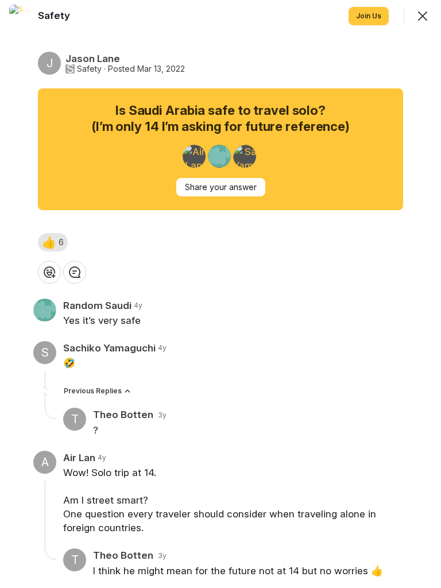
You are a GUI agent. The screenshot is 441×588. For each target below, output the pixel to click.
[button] (53, 242)
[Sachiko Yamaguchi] (244, 156)
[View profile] (20, 16)
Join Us (368, 15)
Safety (89, 69)
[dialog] (220, 294)
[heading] (55, 15)
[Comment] (74, 272)
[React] (49, 272)
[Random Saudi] (219, 156)
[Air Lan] (194, 156)
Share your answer (221, 187)
